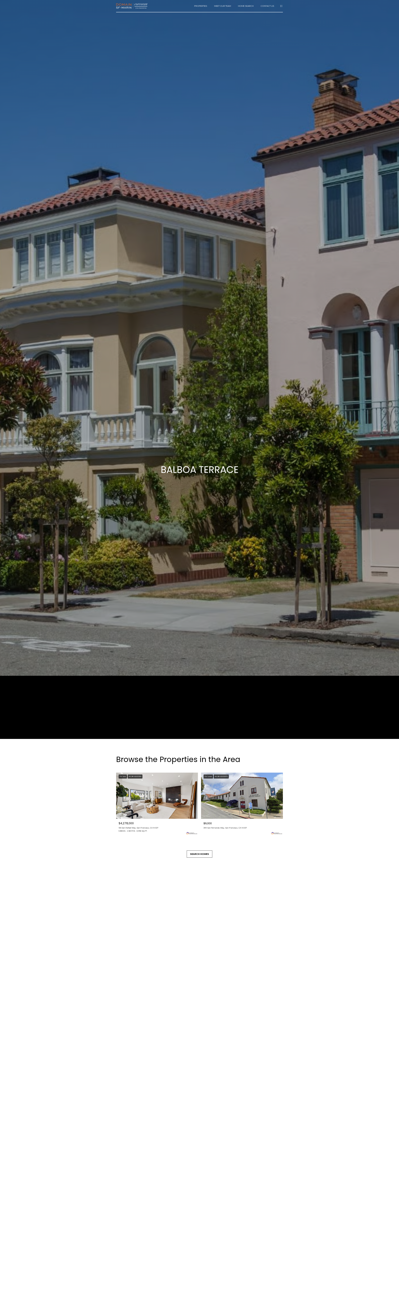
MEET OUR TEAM (222, 6)
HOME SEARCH (246, 6)
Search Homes (199, 854)
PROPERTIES (200, 6)
